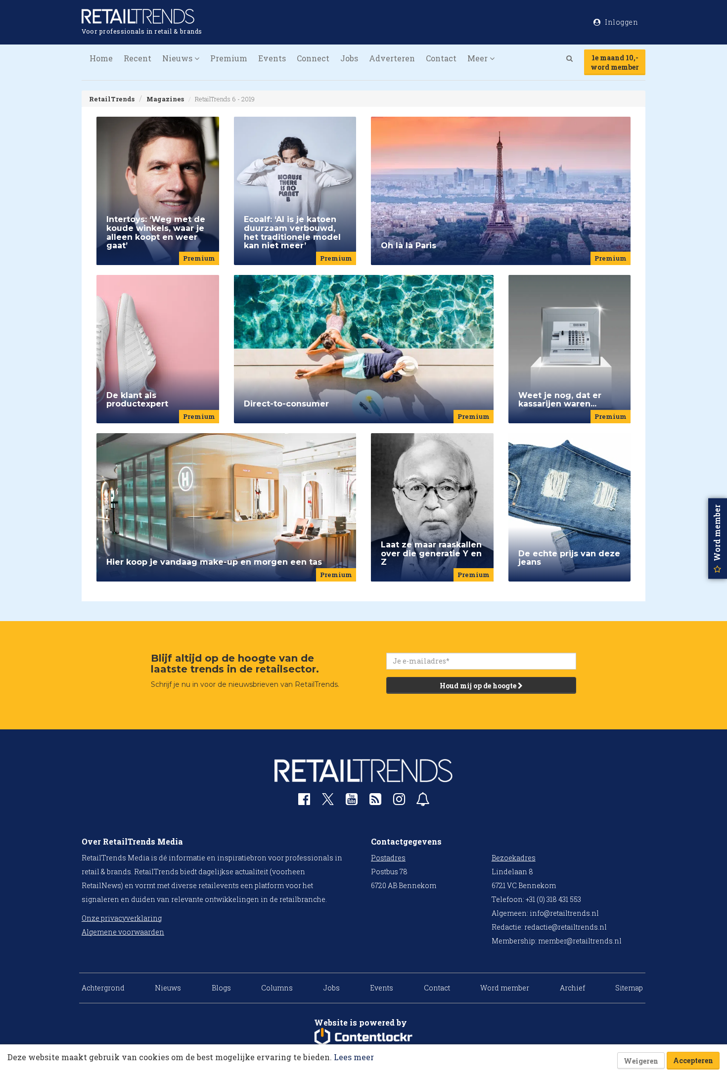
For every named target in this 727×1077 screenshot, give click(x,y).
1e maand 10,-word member (615, 62)
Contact (441, 58)
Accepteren (693, 1060)
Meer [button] (478, 58)
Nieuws (168, 987)
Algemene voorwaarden (123, 932)
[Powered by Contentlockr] (363, 1037)
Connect (313, 58)
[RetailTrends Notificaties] (423, 801)
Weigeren (641, 1061)
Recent (137, 58)
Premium (228, 58)
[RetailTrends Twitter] (328, 802)
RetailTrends (112, 99)
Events (272, 58)
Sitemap (629, 987)
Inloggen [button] (620, 22)
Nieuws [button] (178, 58)
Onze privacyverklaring (122, 918)
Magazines (165, 99)
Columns (277, 987)
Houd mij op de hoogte (479, 685)
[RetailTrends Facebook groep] (304, 801)
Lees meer (354, 1057)
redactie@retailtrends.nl (565, 927)
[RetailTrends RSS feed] (375, 801)
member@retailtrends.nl (580, 940)
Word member (504, 987)
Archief (572, 987)
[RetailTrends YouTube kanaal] (352, 801)
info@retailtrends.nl (564, 913)
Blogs (221, 987)
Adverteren (392, 58)
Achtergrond (103, 987)
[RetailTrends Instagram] (399, 801)
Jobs (349, 58)
